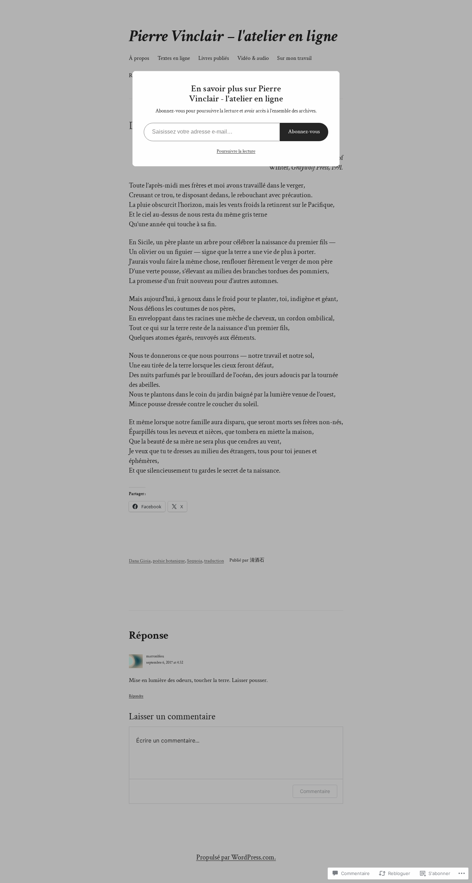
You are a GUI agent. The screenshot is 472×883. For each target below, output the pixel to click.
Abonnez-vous (304, 131)
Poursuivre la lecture (236, 151)
